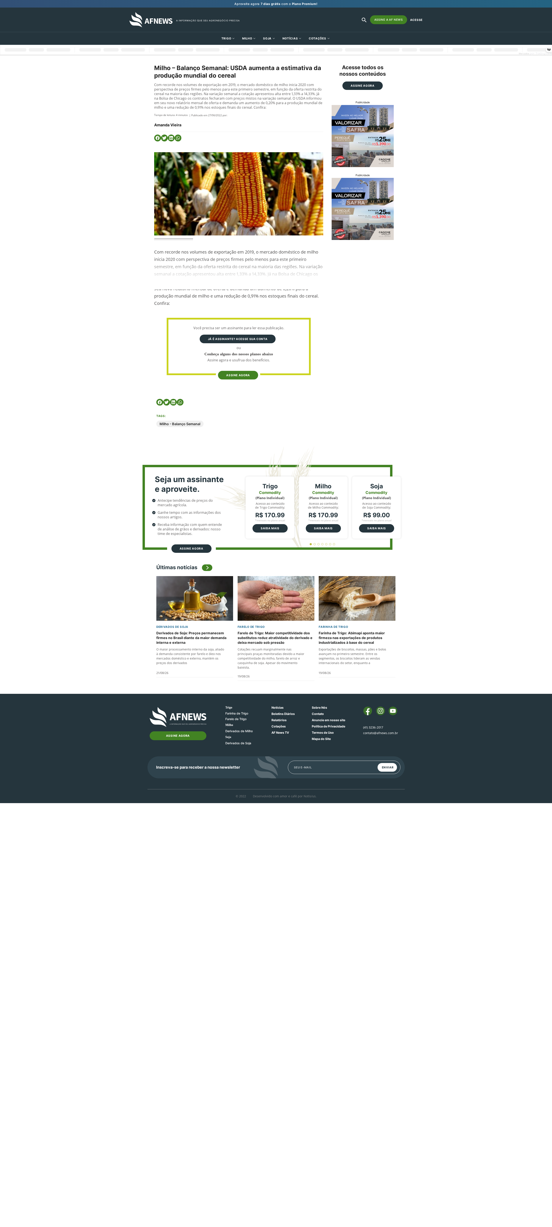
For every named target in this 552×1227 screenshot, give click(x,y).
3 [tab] (319, 544)
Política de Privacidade (328, 726)
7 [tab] (334, 544)
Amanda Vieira (167, 125)
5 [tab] (326, 544)
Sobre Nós (319, 707)
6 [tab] (330, 544)
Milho (247, 38)
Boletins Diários (283, 714)
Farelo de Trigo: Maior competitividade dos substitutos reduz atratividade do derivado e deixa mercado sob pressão (275, 638)
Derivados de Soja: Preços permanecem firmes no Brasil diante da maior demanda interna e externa (191, 638)
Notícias (290, 38)
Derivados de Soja (172, 626)
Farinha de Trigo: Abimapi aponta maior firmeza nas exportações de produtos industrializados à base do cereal (352, 638)
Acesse (416, 20)
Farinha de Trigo (333, 626)
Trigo (226, 38)
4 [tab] (322, 544)
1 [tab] (311, 544)
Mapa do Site (321, 739)
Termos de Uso (323, 732)
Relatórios (279, 720)
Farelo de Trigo (251, 626)
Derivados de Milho (239, 731)
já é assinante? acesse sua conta (238, 339)
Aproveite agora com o (275, 4)
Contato (318, 714)
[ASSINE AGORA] (237, 367)
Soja (267, 38)
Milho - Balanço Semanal (180, 424)
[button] (157, 138)
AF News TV (280, 732)
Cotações (278, 726)
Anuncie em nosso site (328, 720)
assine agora (238, 375)
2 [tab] (315, 544)
